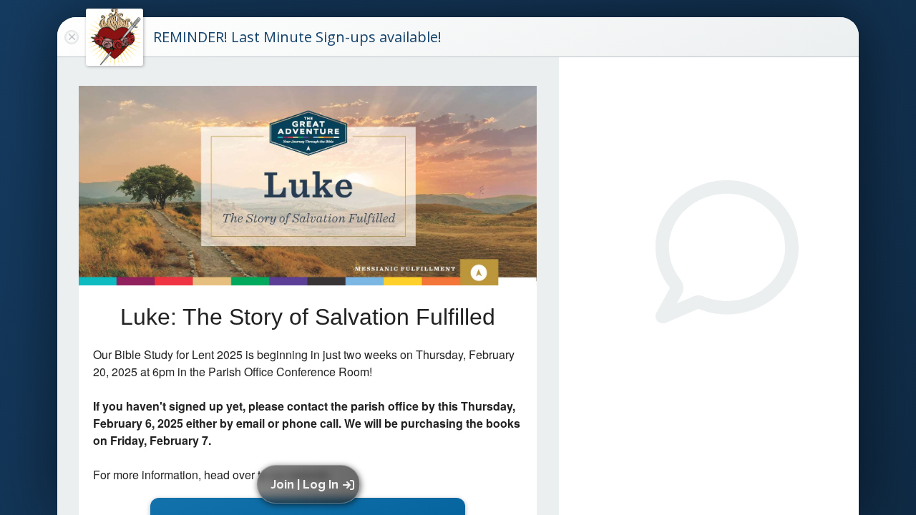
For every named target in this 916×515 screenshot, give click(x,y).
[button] (311, 484)
